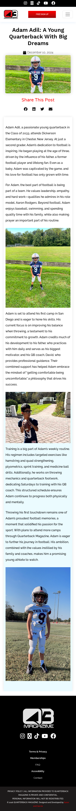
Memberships (38, 758)
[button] (25, 109)
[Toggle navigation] (68, 14)
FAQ (37, 764)
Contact (38, 777)
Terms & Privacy (38, 751)
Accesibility (37, 771)
